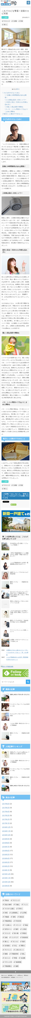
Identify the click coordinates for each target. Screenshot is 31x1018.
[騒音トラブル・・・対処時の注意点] (5, 782)
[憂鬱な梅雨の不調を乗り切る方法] (5, 791)
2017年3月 (6, 815)
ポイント (7, 958)
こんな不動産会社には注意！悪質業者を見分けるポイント (19, 563)
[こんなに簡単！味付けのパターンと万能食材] (5, 766)
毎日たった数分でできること (12, 114)
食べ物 (16, 933)
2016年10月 (6, 835)
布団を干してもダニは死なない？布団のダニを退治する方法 (19, 752)
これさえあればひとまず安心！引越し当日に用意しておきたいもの (19, 612)
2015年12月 (6, 874)
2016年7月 (6, 847)
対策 (21, 21)
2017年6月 (6, 804)
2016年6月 (6, 851)
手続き (7, 900)
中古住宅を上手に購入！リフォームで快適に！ (19, 544)
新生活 (22, 917)
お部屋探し (14, 913)
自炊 (6, 937)
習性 (14, 917)
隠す (17, 89)
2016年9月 (6, 839)
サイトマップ (19, 977)
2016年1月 (6, 870)
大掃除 (15, 21)
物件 (17, 929)
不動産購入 (8, 966)
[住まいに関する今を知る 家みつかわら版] (9, 2)
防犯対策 (25, 937)
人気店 (24, 929)
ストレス (7, 933)
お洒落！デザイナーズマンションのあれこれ (19, 640)
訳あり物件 (8, 904)
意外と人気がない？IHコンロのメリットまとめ (19, 602)
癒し (23, 954)
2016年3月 (6, 862)
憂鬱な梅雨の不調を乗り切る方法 (19, 694)
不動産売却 (14, 954)
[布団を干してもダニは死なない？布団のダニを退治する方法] (5, 757)
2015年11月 (6, 878)
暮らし (5, 24)
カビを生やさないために (11, 93)
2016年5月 (6, 854)
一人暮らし (8, 925)
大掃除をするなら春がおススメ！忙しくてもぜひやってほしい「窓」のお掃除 (17, 652)
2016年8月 (6, 843)
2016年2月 (6, 866)
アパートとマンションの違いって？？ (19, 630)
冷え (15, 946)
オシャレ (15, 941)
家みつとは (4, 975)
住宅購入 (7, 946)
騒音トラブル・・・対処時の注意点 (19, 582)
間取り (23, 946)
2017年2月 (6, 819)
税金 (26, 925)
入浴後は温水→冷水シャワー (15, 100)
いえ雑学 (5, 17)
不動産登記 (8, 921)
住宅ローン (8, 929)
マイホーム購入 (9, 909)
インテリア (14, 937)
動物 (6, 954)
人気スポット (20, 950)
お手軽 (24, 913)
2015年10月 (6, 882)
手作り (20, 909)
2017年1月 (6, 823)
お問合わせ (20, 975)
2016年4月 (6, 858)
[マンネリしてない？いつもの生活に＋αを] (5, 774)
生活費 (23, 958)
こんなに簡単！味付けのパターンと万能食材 (19, 724)
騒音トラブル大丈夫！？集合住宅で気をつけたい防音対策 (19, 621)
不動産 (7, 917)
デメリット (8, 950)
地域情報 (18, 962)
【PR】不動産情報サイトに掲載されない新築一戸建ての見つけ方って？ (19, 554)
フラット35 (8, 962)
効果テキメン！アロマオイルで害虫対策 (19, 573)
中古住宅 (18, 921)
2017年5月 (6, 808)
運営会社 (26, 975)
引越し (18, 904)
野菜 (15, 958)
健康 (17, 966)
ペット (26, 904)
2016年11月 (6, 831)
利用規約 (13, 977)
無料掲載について (12, 975)
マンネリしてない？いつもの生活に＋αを (19, 705)
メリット (18, 925)
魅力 (23, 941)
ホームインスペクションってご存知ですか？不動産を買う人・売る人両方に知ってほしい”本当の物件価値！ (19, 594)
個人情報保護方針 (5, 977)
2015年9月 (6, 886)
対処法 (24, 933)
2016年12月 (6, 827)
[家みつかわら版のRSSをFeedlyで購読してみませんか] (13, 505)
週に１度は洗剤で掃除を (14, 107)
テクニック (7, 21)
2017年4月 (6, 811)
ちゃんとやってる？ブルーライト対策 (19, 714)
